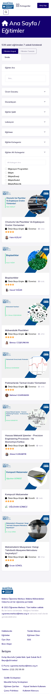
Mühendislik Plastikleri (16, 330)
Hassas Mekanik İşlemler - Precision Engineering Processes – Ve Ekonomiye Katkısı (24, 438)
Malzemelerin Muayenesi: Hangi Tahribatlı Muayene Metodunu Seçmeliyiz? (22, 550)
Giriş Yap (43, 5)
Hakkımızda (7, 631)
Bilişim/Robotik (14, 184)
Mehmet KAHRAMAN (19, 395)
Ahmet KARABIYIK (18, 454)
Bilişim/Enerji (13, 176)
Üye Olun (6, 639)
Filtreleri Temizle (27, 51)
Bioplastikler (11, 277)
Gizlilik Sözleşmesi (12, 677)
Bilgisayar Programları (18, 169)
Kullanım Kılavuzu (31, 690)
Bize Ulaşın (7, 644)
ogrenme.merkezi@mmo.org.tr (15, 613)
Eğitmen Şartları (11, 686)
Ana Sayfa (22, 23)
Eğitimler (6, 635)
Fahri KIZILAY (16, 237)
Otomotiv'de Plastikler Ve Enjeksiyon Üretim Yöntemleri (24, 223)
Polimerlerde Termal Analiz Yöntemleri (25, 382)
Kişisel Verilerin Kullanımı (35, 686)
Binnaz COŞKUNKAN (19, 342)
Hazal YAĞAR (16, 290)
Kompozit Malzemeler (16, 494)
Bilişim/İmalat (14, 180)
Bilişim (11, 172)
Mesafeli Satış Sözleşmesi (16, 682)
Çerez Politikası (11, 690)
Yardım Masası (33, 631)
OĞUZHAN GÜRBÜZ (18, 506)
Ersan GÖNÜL (16, 565)
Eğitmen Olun (33, 635)
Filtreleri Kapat (10, 51)
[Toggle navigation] (5, 12)
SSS (29, 639)
